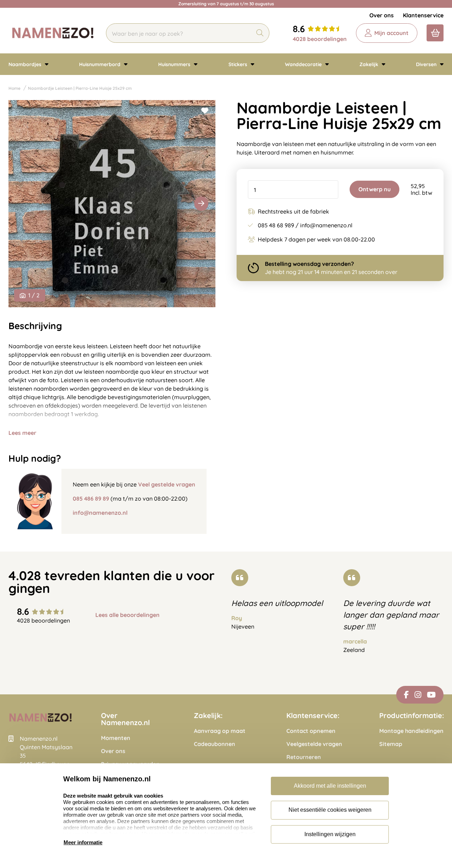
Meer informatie (83, 842)
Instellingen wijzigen (330, 834)
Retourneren (303, 757)
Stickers (238, 64)
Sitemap (390, 744)
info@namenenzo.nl (100, 512)
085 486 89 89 (91, 498)
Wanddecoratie (304, 64)
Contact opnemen (310, 731)
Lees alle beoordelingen (127, 615)
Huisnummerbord (100, 64)
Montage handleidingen (411, 731)
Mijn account (391, 32)
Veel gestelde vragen (166, 484)
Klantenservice (423, 15)
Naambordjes (25, 64)
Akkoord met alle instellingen (330, 786)
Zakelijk (369, 64)
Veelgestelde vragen (314, 744)
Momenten (115, 738)
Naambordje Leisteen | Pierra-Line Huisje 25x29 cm (80, 88)
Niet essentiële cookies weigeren (330, 810)
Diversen (427, 64)
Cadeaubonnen (214, 744)
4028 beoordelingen (320, 38)
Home (14, 88)
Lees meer (22, 433)
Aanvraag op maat (219, 731)
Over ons (381, 15)
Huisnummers (175, 64)
